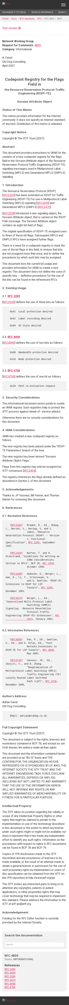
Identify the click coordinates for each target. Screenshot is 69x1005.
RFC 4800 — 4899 (53, 18)
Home (5, 18)
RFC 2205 (34, 542)
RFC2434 (29, 470)
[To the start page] (9, 1000)
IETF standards (27, 18)
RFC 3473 (10, 980)
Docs (14, 18)
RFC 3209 (14, 296)
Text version (9, 28)
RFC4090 (9, 342)
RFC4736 (9, 376)
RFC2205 (9, 195)
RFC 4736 (14, 370)
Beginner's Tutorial (14, 12)
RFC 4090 (14, 337)
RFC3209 (42, 203)
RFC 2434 (48, 563)
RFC (40, 18)
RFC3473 (44, 207)
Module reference (42, 12)
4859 (37, 45)
